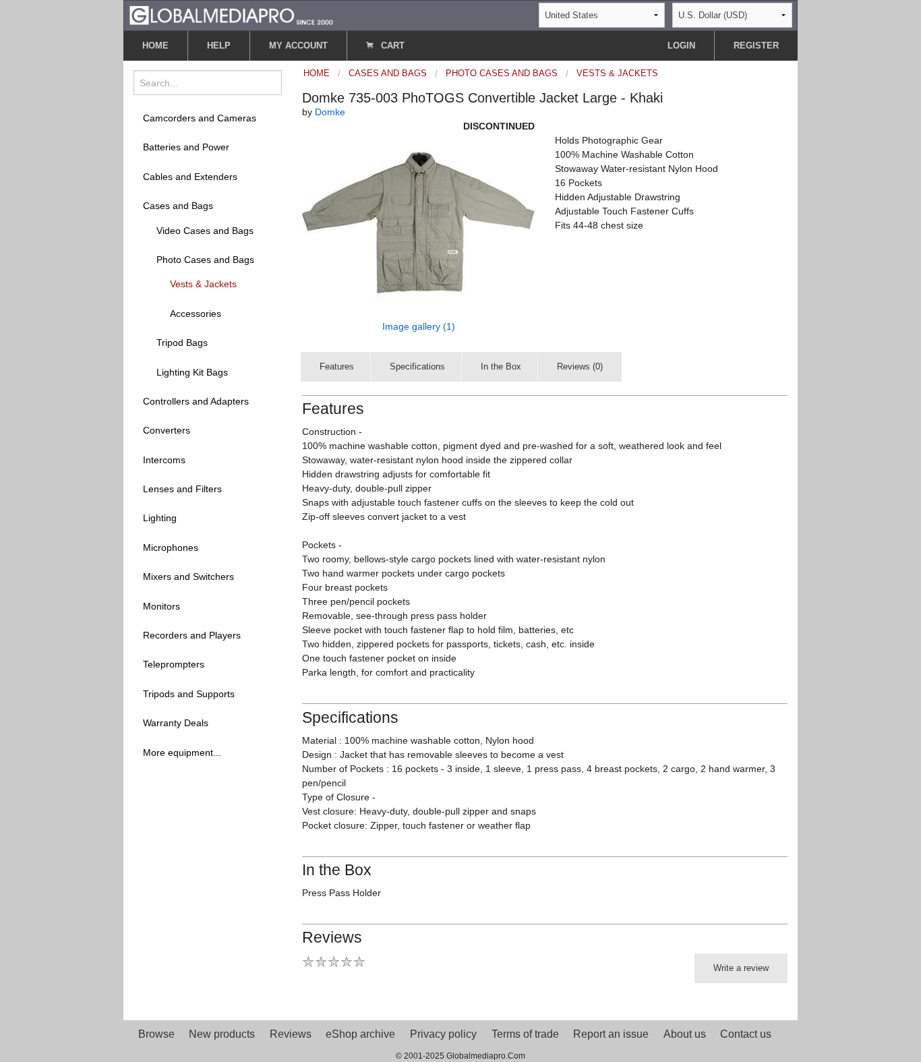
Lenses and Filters (182, 488)
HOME (155, 45)
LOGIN (681, 45)
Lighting (160, 517)
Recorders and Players (192, 635)
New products (222, 1034)
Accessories (195, 313)
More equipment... (182, 752)
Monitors (161, 606)
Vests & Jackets (203, 283)
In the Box (501, 366)
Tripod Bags (182, 342)
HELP (219, 45)
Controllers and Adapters (196, 401)
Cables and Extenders (190, 176)
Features (337, 366)
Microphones (170, 547)
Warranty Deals (175, 722)
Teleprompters (173, 664)
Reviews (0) (580, 366)
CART (391, 45)
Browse (156, 1034)
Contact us (745, 1034)
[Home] (231, 14)
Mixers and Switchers (188, 576)
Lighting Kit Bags (192, 372)
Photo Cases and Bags (205, 259)
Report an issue (611, 1034)
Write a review (741, 968)
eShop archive (360, 1034)
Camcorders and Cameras (199, 118)
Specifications (417, 366)
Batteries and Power (186, 147)
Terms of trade (525, 1034)
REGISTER (756, 45)
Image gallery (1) (418, 326)
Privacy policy (443, 1034)
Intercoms (164, 459)
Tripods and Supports (189, 693)
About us (684, 1034)
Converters (166, 430)
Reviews (290, 1034)
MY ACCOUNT (298, 45)
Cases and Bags (178, 205)
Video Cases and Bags (205, 230)
